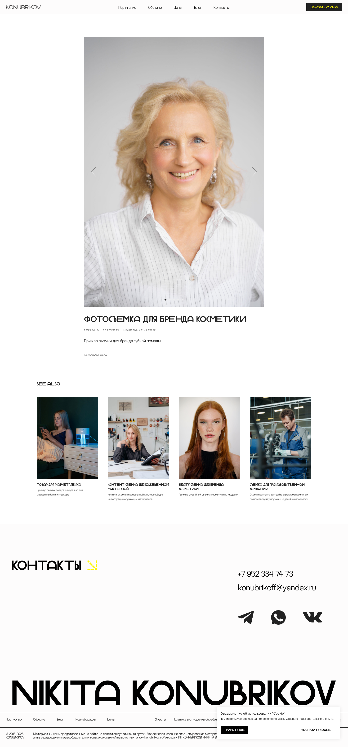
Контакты (221, 7)
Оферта (160, 719)
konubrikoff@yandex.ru (277, 587)
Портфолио (127, 7)
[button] (324, 7)
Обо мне (155, 7)
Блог (198, 7)
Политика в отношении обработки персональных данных (213, 719)
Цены (178, 7)
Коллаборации (86, 719)
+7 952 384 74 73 (265, 574)
